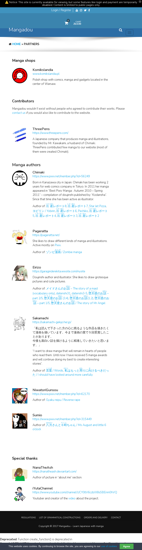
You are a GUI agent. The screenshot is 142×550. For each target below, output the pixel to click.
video (72, 498)
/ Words (54, 371)
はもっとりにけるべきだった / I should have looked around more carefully (71, 373)
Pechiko (83, 211)
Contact (116, 517)
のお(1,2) (81, 298)
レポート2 (89, 216)
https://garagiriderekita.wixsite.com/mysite (59, 271)
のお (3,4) (56, 298)
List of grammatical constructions (59, 517)
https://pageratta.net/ (46, 235)
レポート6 (66, 211)
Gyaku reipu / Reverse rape (63, 400)
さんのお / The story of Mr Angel (78, 303)
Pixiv (58, 245)
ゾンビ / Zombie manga (64, 252)
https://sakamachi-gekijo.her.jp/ (52, 322)
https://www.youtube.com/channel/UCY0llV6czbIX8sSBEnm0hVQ (75, 492)
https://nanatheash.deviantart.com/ (55, 472)
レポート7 (78, 206)
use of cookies (109, 546)
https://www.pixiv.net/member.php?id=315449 (62, 419)
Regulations (28, 517)
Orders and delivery (96, 517)
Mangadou (21, 29)
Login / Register (61, 10)
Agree (126, 546)
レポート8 (56, 206)
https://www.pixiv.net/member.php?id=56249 (61, 176)
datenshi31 (63, 293)
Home (16, 44)
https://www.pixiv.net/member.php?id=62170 (61, 394)
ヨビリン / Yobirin (44, 211)
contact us (18, 113)
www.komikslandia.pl (46, 74)
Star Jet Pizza (97, 206)
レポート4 (46, 216)
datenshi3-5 (79, 293)
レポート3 (67, 216)
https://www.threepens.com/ (50, 133)
